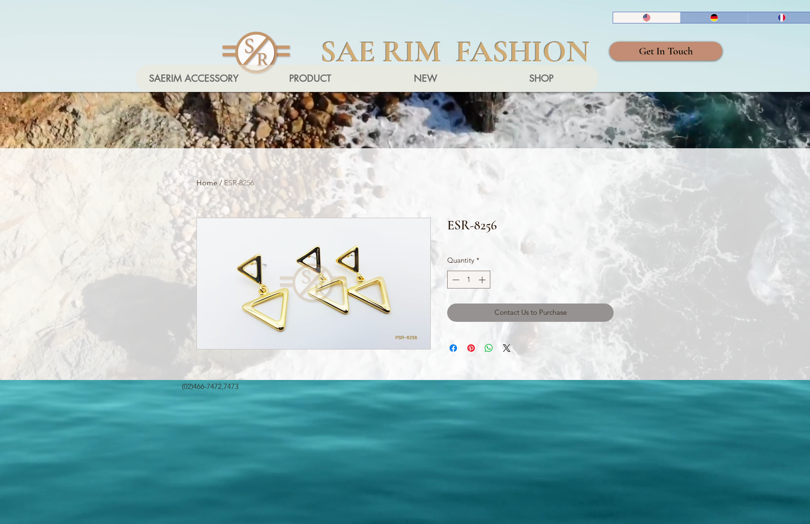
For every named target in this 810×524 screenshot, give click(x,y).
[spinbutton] (469, 280)
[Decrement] (455, 280)
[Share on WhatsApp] (489, 348)
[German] (714, 17)
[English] (646, 17)
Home (207, 182)
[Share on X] (506, 348)
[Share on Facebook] (453, 348)
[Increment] (483, 280)
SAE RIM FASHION (455, 51)
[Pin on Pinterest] (471, 348)
